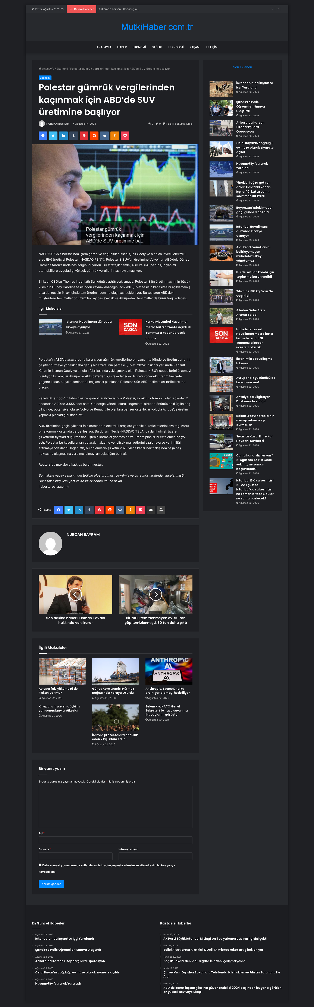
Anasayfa (104, 47)
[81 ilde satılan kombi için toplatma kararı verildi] (221, 278)
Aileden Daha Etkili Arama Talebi (250, 312)
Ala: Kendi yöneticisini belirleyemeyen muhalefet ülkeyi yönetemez (253, 254)
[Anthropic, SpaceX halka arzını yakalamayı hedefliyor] (168, 671)
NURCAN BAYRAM (57, 123)
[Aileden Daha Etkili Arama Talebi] (221, 316)
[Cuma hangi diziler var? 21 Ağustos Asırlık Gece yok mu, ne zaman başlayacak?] (221, 461)
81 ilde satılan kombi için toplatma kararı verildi (255, 274)
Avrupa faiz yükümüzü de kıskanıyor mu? (58, 691)
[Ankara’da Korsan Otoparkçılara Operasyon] (221, 128)
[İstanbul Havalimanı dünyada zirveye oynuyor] (50, 327)
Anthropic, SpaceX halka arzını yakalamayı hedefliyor (167, 691)
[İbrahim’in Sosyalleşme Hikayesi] (221, 365)
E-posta (45, 849)
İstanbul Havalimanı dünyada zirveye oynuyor (252, 231)
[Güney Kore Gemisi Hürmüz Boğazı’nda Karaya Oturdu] (115, 671)
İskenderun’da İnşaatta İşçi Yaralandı (254, 85)
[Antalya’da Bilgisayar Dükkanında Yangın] (221, 403)
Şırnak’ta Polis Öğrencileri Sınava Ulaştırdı (250, 106)
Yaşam (195, 47)
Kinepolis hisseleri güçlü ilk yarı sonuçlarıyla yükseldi (59, 708)
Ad (42, 833)
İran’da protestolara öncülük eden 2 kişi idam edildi (115, 737)
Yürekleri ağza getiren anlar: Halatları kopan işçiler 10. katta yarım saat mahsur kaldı (253, 189)
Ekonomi (139, 47)
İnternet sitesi (128, 849)
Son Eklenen (242, 67)
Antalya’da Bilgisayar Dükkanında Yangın (253, 399)
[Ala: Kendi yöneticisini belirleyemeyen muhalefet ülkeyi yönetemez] (221, 253)
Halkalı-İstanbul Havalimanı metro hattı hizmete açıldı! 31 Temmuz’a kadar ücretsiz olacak (254, 338)
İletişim (211, 47)
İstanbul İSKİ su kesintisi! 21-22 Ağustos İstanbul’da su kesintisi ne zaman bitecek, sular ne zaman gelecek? (255, 489)
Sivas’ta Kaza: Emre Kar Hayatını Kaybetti (254, 438)
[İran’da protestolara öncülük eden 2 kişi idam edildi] (115, 717)
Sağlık (157, 47)
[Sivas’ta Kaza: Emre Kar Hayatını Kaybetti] (221, 442)
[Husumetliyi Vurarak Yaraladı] (221, 169)
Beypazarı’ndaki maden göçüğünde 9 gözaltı (254, 209)
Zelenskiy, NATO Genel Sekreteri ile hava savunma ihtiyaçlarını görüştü (166, 710)
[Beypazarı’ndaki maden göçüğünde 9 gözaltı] (221, 213)
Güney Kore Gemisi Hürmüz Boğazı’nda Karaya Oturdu (113, 691)
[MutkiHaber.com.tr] (157, 27)
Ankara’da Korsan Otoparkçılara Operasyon (126, 9)
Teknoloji (176, 47)
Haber (122, 47)
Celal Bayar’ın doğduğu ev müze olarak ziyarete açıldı (255, 147)
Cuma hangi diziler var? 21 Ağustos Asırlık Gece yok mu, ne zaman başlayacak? (254, 462)
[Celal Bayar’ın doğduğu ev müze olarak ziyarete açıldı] (221, 149)
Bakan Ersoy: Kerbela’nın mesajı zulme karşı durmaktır (255, 420)
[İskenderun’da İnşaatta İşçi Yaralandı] (221, 89)
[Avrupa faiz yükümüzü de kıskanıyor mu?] (62, 671)
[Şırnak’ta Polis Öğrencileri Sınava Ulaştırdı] (221, 108)
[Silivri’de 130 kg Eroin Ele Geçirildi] (221, 297)
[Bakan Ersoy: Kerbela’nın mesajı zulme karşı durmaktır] (221, 422)
